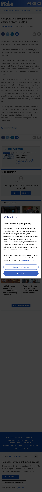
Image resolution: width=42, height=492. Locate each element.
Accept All (21, 273)
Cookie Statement (28, 260)
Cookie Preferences (21, 267)
